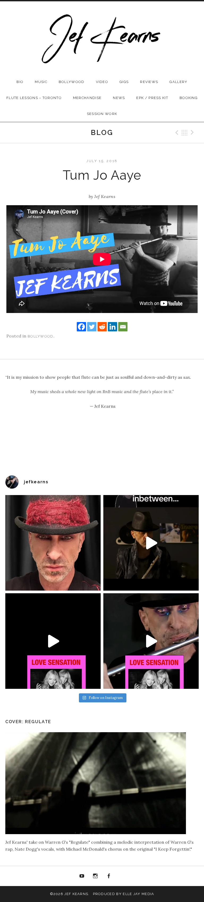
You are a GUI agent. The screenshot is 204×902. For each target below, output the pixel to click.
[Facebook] (81, 326)
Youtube (82, 876)
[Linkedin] (112, 326)
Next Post (193, 132)
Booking (189, 98)
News (119, 98)
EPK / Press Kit (152, 98)
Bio (19, 82)
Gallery (178, 82)
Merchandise (87, 98)
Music (41, 82)
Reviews (149, 82)
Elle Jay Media (138, 894)
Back (184, 132)
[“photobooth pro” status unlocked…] (53, 543)
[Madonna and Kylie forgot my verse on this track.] (53, 641)
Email (122, 876)
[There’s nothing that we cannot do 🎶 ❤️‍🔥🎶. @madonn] (151, 641)
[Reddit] (102, 326)
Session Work (102, 114)
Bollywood (71, 82)
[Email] (123, 326)
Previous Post (176, 132)
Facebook (109, 876)
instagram (95, 876)
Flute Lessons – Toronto (34, 98)
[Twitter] (91, 326)
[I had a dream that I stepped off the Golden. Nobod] (151, 543)
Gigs (124, 82)
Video (102, 82)
